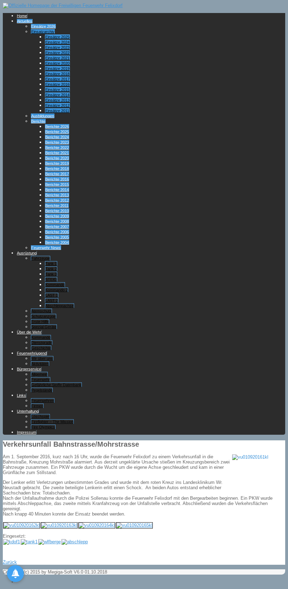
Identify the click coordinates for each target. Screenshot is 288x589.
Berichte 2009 (57, 216)
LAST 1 (51, 295)
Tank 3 (51, 274)
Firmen (37, 406)
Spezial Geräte (44, 327)
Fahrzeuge (40, 258)
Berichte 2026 (57, 126)
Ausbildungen (42, 116)
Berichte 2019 (57, 163)
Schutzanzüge (43, 316)
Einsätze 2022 (57, 53)
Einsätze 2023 (57, 47)
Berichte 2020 (57, 158)
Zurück (10, 562)
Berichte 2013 (57, 195)
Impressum (26, 432)
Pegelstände (41, 390)
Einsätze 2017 (57, 79)
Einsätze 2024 (57, 42)
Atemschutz (41, 311)
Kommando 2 (56, 290)
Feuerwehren (42, 401)
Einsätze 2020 (57, 63)
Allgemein (39, 374)
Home (22, 16)
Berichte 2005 (57, 237)
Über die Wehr (29, 332)
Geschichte (41, 348)
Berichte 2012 (57, 200)
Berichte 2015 (57, 184)
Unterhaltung (28, 411)
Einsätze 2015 (57, 90)
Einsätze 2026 (43, 26)
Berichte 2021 (57, 153)
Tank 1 (51, 263)
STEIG (51, 279)
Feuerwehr (40, 379)
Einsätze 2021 (57, 58)
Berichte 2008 (57, 221)
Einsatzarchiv (42, 32)
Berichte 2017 (57, 174)
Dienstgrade (41, 343)
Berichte (38, 121)
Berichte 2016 (57, 179)
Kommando (55, 285)
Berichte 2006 (57, 232)
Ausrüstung (27, 253)
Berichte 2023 (57, 142)
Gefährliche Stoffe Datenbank (56, 385)
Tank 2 (51, 269)
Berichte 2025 (57, 132)
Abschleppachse (59, 306)
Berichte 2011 (56, 205)
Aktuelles (24, 21)
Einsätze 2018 (57, 74)
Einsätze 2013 (57, 100)
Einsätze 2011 (57, 111)
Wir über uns (42, 358)
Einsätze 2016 (57, 84)
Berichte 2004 (57, 242)
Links (21, 395)
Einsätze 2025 (57, 37)
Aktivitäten (40, 364)
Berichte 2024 (57, 137)
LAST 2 (51, 300)
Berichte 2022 (57, 147)
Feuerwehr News (46, 248)
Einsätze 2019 (57, 68)
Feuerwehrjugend (32, 353)
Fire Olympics (43, 427)
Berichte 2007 (57, 227)
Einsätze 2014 (57, 95)
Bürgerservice (29, 369)
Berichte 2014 (57, 190)
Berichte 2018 (57, 169)
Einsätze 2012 (57, 105)
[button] (15, 573)
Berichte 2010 (57, 211)
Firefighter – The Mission (52, 422)
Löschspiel (40, 416)
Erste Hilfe (40, 321)
